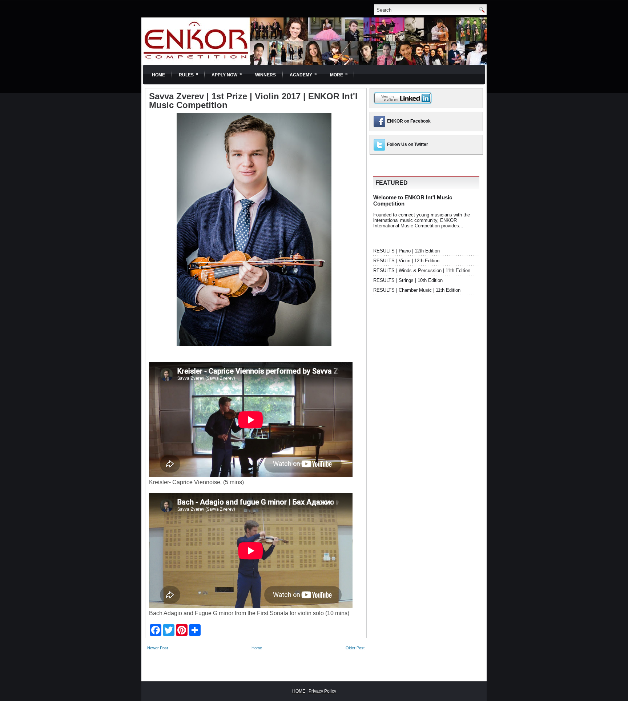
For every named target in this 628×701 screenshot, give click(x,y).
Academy (303, 74)
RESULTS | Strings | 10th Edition (408, 280)
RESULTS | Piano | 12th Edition (406, 251)
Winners (265, 74)
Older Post (355, 648)
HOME (298, 691)
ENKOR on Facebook (409, 121)
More (339, 74)
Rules (188, 74)
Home (158, 74)
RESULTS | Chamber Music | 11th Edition (416, 290)
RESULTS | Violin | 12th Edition (406, 260)
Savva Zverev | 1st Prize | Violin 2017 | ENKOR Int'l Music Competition (253, 100)
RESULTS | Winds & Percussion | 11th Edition (421, 270)
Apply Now (227, 74)
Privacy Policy (322, 691)
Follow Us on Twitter (407, 144)
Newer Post (157, 648)
